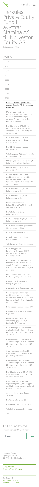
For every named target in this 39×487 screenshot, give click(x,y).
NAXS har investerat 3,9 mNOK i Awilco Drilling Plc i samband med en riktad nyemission (19, 374)
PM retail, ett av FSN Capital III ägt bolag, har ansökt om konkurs (19, 162)
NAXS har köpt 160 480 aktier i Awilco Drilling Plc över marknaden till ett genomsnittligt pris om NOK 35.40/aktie (20, 331)
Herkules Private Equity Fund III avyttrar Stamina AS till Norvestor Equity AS (19, 105)
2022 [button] (7, 80)
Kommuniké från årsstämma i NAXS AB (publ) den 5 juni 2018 (18, 275)
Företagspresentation (12, 480)
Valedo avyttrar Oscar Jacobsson (19, 244)
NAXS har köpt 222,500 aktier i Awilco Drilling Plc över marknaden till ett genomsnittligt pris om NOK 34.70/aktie (20, 342)
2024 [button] (7, 71)
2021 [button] (7, 84)
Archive (7, 56)
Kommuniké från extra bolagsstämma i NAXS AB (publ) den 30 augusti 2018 (19, 205)
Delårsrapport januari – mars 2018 (19, 307)
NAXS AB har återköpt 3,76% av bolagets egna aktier (19, 220)
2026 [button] (7, 62)
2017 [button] (7, 414)
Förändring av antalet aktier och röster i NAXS (19, 238)
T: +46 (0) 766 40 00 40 (12, 469)
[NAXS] (6, 4)
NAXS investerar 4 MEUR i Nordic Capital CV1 (19, 312)
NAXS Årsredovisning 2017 (16, 400)
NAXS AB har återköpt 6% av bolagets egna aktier (17, 282)
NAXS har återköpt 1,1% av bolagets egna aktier (16, 197)
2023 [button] (7, 75)
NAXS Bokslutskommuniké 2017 (19, 404)
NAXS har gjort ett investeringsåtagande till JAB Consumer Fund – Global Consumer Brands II (17, 252)
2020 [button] (7, 89)
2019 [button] (7, 94)
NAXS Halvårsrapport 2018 (17, 233)
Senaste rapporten (11, 483)
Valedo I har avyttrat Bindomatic (19, 409)
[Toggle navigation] (33, 5)
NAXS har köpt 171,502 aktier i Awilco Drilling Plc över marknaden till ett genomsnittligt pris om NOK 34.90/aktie (20, 363)
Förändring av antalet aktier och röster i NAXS (19, 169)
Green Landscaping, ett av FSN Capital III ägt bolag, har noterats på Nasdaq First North (19, 353)
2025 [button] (7, 66)
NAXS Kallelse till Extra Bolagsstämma (15, 213)
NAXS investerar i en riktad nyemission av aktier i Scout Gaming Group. (17, 140)
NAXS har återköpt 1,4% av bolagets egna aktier (17, 190)
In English (25, 4)
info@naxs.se (8, 467)
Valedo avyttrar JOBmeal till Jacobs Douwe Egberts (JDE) (20, 155)
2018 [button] (7, 98)
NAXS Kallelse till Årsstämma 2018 (19, 288)
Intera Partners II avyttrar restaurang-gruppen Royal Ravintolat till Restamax (16, 320)
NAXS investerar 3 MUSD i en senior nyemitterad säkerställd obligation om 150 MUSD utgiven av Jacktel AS (19, 129)
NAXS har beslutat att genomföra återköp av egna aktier (19, 227)
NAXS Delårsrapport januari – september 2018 (18, 148)
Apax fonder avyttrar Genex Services (17, 394)
